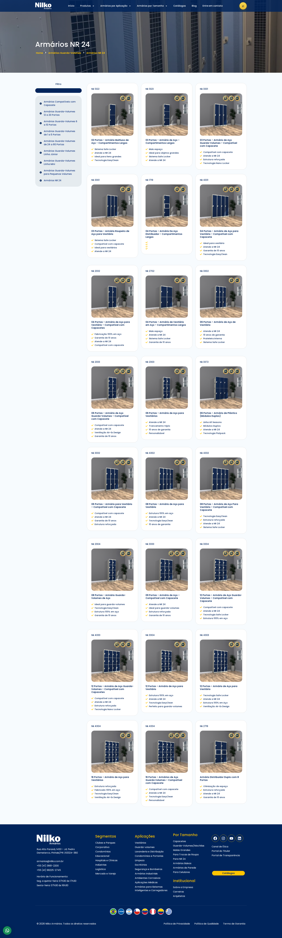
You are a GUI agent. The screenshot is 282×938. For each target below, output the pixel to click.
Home (39, 53)
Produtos (85, 5)
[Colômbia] (161, 911)
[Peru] (153, 911)
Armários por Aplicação (113, 5)
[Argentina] (129, 911)
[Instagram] (223, 838)
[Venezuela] (145, 911)
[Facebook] (215, 838)
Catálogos (179, 5)
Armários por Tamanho (150, 5)
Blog (194, 5)
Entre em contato (213, 5)
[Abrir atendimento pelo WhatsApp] (7, 930)
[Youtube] (231, 838)
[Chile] (137, 911)
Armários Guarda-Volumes (64, 53)
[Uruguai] (169, 911)
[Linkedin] (239, 838)
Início (71, 5)
